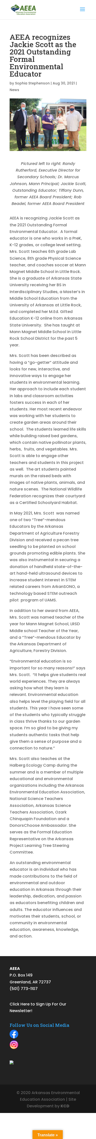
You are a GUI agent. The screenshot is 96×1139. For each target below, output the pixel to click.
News (14, 89)
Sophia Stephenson (32, 83)
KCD (65, 1106)
